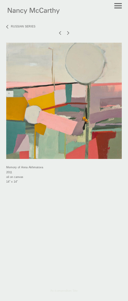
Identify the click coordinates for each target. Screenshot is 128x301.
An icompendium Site (64, 290)
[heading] (34, 13)
